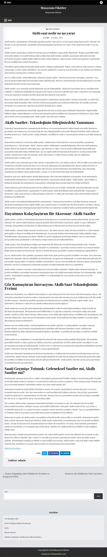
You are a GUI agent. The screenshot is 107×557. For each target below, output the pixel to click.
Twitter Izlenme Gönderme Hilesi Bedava (23, 537)
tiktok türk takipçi (13, 448)
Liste (6, 528)
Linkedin (66, 453)
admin (47, 38)
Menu (9, 2)
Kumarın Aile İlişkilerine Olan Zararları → (84, 474)
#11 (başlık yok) (11, 519)
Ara (6, 492)
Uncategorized (54, 29)
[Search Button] (101, 2)
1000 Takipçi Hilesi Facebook (17, 523)
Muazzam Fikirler (53, 8)
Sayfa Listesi (10, 532)
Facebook (54, 453)
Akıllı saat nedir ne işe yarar (53, 33)
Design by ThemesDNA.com (53, 554)
